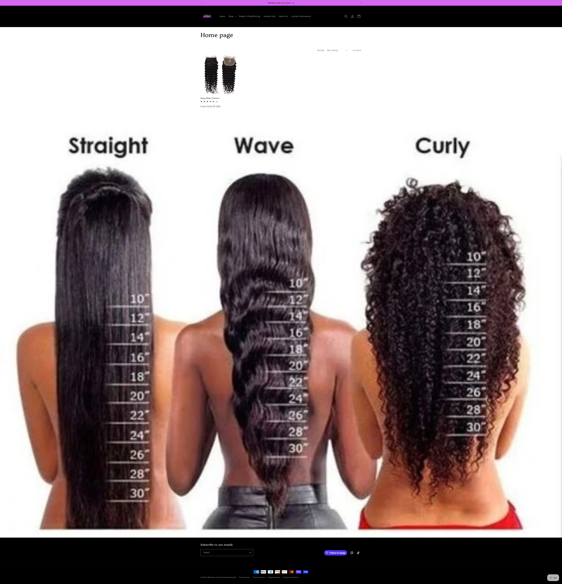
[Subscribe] (250, 552)
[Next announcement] (360, 3)
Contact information (291, 577)
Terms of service (259, 577)
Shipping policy (274, 577)
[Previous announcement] (201, 3)
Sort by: (320, 50)
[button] (232, 16)
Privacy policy (244, 577)
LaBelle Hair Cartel (214, 577)
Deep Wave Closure (210, 98)
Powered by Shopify (228, 577)
